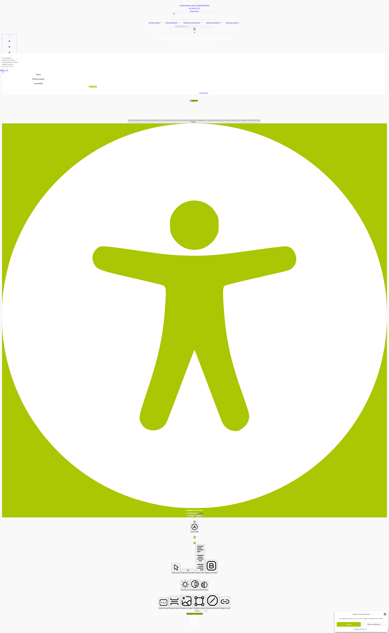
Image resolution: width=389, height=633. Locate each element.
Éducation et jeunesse (191, 23)
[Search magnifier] (194, 29)
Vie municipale (154, 23)
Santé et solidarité (213, 23)
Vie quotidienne (171, 23)
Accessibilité (38, 83)
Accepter (349, 624)
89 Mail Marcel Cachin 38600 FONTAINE (194, 5)
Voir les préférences (373, 624)
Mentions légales (38, 79)
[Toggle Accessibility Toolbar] (194, 101)
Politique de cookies (360, 629)
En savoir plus (203, 93)
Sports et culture (232, 23)
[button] (385, 614)
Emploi (38, 74)
